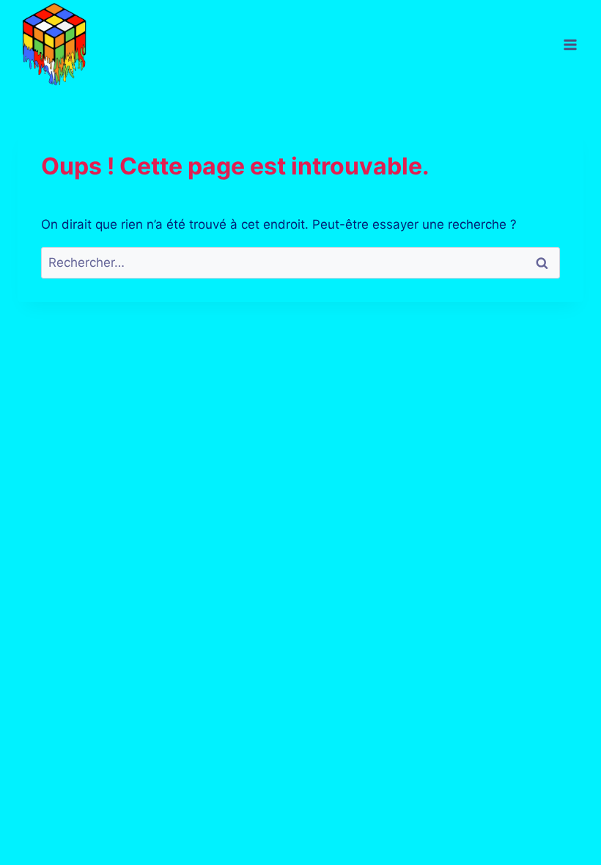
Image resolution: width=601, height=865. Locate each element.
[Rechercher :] (300, 262)
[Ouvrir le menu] (569, 45)
